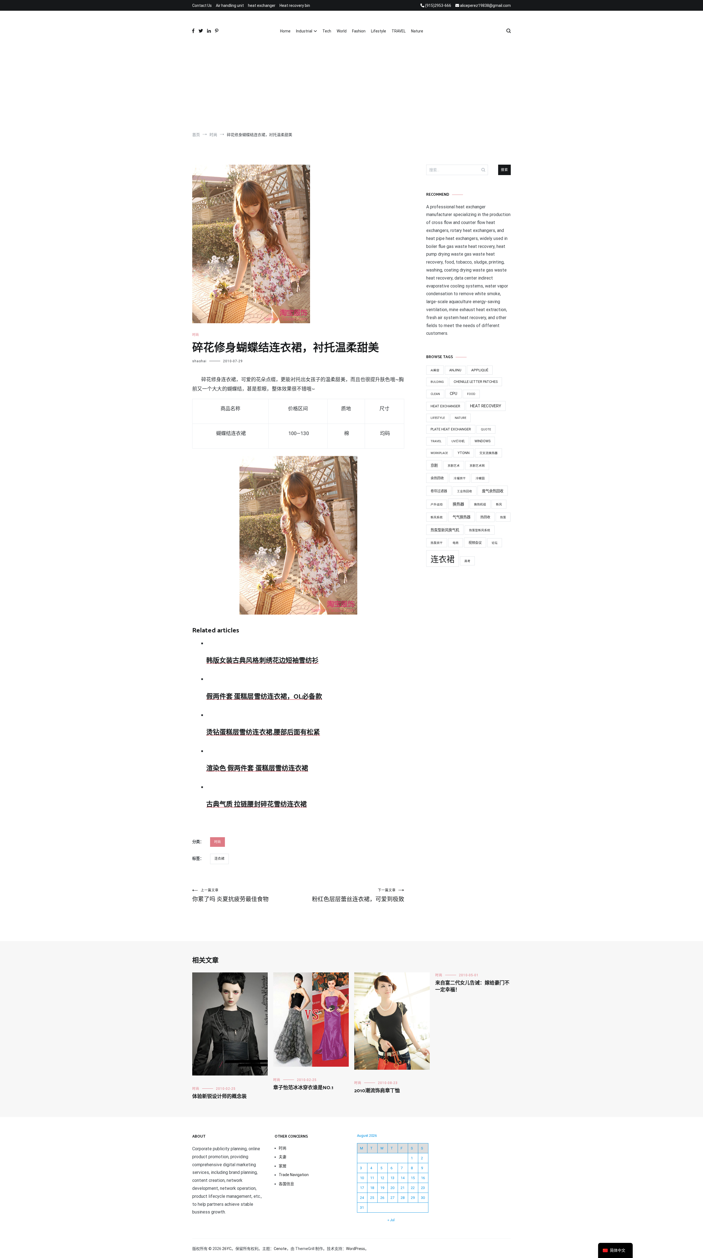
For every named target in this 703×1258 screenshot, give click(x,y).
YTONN (464, 453)
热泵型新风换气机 (445, 530)
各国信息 (286, 1184)
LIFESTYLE (438, 418)
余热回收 (437, 478)
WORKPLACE (439, 453)
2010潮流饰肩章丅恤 (377, 1091)
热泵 (503, 517)
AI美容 (435, 370)
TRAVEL (399, 31)
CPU (453, 393)
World (342, 31)
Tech (326, 31)
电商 (456, 543)
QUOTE (486, 429)
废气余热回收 (492, 491)
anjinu (455, 370)
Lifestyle (378, 31)
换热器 (458, 504)
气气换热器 (461, 517)
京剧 (434, 465)
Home (285, 31)
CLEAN (435, 394)
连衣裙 (219, 859)
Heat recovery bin (295, 5)
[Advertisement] (351, 84)
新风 (499, 504)
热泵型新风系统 (479, 530)
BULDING (437, 382)
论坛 (495, 543)
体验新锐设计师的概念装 (219, 1097)
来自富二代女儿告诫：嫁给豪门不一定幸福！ (472, 986)
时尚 (195, 335)
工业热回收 (464, 491)
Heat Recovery (485, 405)
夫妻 (282, 1157)
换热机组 (480, 504)
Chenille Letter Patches (476, 382)
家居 (282, 1166)
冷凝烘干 (460, 478)
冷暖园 (480, 478)
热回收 (485, 517)
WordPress (355, 1248)
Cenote (280, 1248)
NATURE (460, 418)
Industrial (304, 31)
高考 (467, 561)
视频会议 (475, 543)
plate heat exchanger (451, 429)
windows (482, 441)
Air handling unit (230, 5)
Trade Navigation (294, 1175)
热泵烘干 (437, 543)
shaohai (199, 361)
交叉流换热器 (488, 453)
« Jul (391, 1220)
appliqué (479, 370)
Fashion (359, 31)
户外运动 (437, 504)
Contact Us (202, 5)
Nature (417, 31)
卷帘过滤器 (439, 491)
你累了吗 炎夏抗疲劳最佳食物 (230, 895)
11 (372, 1178)
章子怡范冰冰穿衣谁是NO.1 (303, 1088)
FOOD (471, 394)
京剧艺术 (454, 466)
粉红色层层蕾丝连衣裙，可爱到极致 (358, 895)
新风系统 (437, 517)
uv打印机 (458, 441)
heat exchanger (261, 5)
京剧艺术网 (477, 466)
